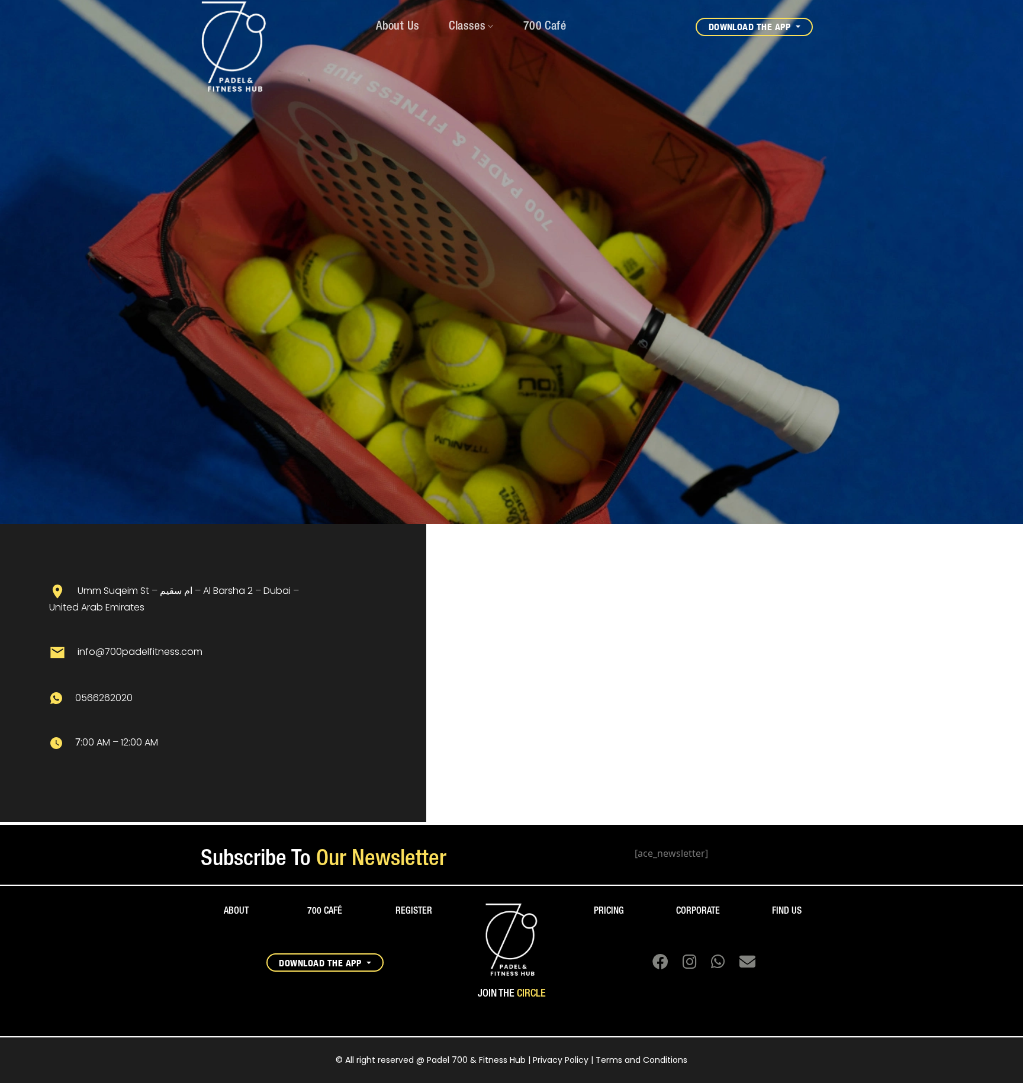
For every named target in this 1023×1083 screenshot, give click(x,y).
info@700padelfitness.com (140, 652)
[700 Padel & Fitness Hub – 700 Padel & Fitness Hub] (215, 47)
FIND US (787, 911)
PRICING (609, 911)
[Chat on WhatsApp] (713, 963)
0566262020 (104, 698)
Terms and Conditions (641, 1060)
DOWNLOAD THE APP (751, 27)
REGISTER (413, 911)
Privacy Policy (560, 1060)
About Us (397, 26)
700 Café (544, 26)
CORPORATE (698, 911)
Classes (467, 26)
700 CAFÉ (324, 911)
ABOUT (236, 911)
